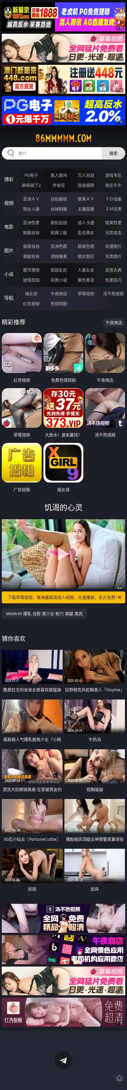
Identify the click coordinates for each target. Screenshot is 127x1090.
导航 (9, 298)
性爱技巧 (113, 280)
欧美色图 (86, 246)
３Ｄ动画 (113, 199)
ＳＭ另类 (113, 209)
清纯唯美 (59, 256)
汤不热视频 (113, 293)
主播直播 (86, 209)
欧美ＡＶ (86, 199)
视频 (9, 203)
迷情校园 (31, 280)
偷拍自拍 (59, 222)
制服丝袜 (31, 232)
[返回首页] (119, 1078)
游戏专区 (113, 175)
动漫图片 (113, 246)
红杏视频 (31, 303)
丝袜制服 (59, 209)
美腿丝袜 (31, 256)
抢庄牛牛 (113, 185)
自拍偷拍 (59, 199)
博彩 (9, 179)
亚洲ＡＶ (31, 199)
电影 (9, 227)
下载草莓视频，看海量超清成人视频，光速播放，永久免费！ (63, 597)
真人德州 (59, 175)
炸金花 (59, 185)
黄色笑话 (86, 280)
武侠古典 (113, 270)
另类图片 (113, 256)
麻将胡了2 (31, 185)
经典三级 (59, 232)
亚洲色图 (59, 246)
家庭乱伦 (59, 270)
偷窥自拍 (31, 246)
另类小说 (59, 280)
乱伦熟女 (86, 232)
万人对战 (86, 175)
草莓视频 (86, 293)
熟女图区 (86, 256)
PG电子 (31, 175)
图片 (9, 250)
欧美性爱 (113, 222)
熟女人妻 (31, 209)
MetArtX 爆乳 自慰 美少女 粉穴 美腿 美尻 (44, 613)
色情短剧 (59, 303)
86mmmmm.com (63, 138)
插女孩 (31, 293)
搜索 (113, 153)
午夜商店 (59, 293)
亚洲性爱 (31, 222)
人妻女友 (86, 270)
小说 (9, 274)
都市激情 (31, 270)
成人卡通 (86, 222)
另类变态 (113, 232)
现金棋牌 (86, 185)
